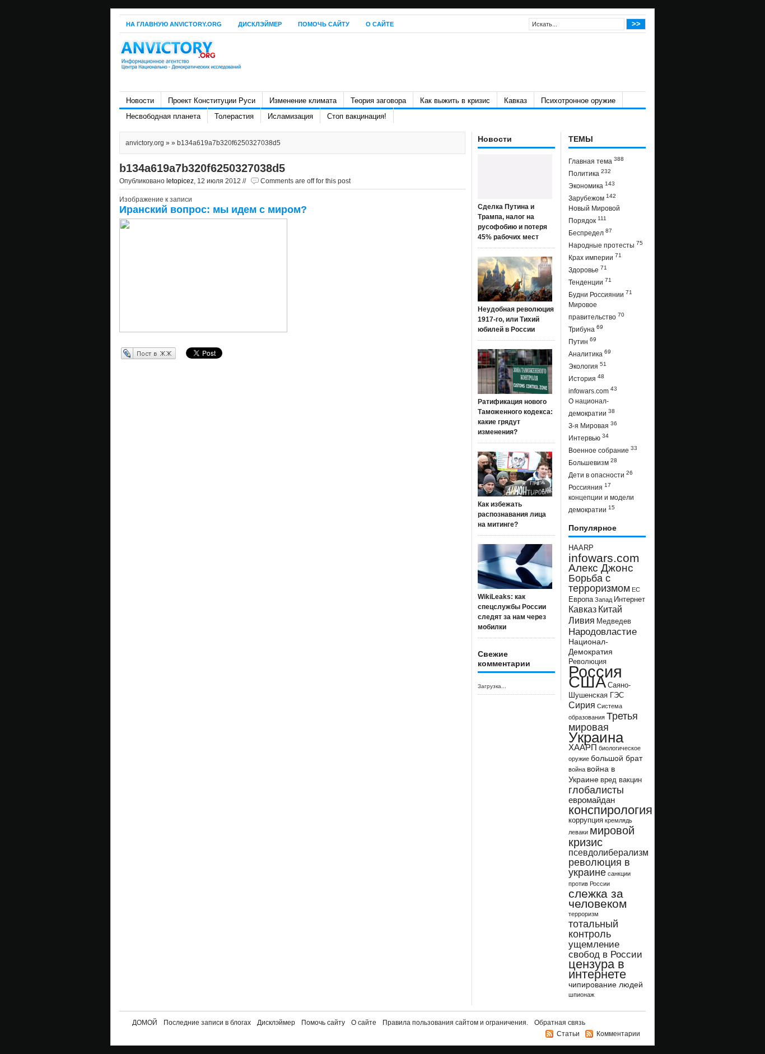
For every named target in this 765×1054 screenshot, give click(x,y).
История (586, 378)
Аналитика (589, 353)
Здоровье (587, 269)
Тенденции (590, 281)
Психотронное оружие (578, 100)
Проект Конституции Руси (211, 100)
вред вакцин (621, 780)
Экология (587, 365)
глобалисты (596, 790)
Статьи (568, 1034)
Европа (580, 599)
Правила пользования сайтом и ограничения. (455, 1023)
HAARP (581, 548)
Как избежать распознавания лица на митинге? (512, 514)
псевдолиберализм (608, 852)
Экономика (591, 185)
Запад (603, 599)
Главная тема (596, 160)
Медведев (613, 621)
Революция (587, 661)
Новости (140, 100)
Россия (595, 671)
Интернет (629, 599)
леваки (578, 832)
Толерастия (234, 116)
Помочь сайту (323, 24)
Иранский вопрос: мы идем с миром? (213, 209)
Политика (589, 173)
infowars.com (592, 390)
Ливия (581, 620)
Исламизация (290, 116)
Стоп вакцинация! (356, 116)
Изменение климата (303, 100)
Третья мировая (603, 721)
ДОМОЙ (144, 1023)
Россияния (589, 486)
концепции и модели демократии (601, 504)
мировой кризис (601, 836)
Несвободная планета (163, 116)
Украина (595, 737)
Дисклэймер (260, 24)
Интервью (588, 437)
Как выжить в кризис (455, 100)
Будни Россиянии (600, 294)
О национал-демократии (591, 407)
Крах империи (595, 257)
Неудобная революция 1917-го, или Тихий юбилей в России (516, 319)
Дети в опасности (600, 474)
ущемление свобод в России (605, 949)
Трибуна (585, 328)
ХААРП (582, 747)
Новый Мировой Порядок (594, 215)
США (587, 681)
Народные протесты (605, 244)
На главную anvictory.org (174, 24)
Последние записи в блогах (207, 1023)
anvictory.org (144, 143)
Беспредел (590, 232)
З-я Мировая (592, 425)
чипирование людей (605, 984)
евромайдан (591, 800)
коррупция (585, 820)
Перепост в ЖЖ (132, 353)
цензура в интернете (597, 969)
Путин (582, 341)
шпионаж (581, 994)
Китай (610, 609)
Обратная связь (559, 1023)
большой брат (616, 758)
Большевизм (592, 462)
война (576, 769)
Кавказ (515, 100)
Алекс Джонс (600, 568)
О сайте (380, 24)
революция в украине (599, 867)
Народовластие (602, 631)
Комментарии (618, 1034)
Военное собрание (602, 449)
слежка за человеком (597, 898)
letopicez (180, 181)
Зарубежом (592, 197)
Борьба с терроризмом (599, 583)
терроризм (583, 914)
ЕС (636, 589)
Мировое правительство (596, 311)
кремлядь (618, 820)
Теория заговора (378, 100)
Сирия (581, 705)
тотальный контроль (593, 929)
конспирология (610, 810)
